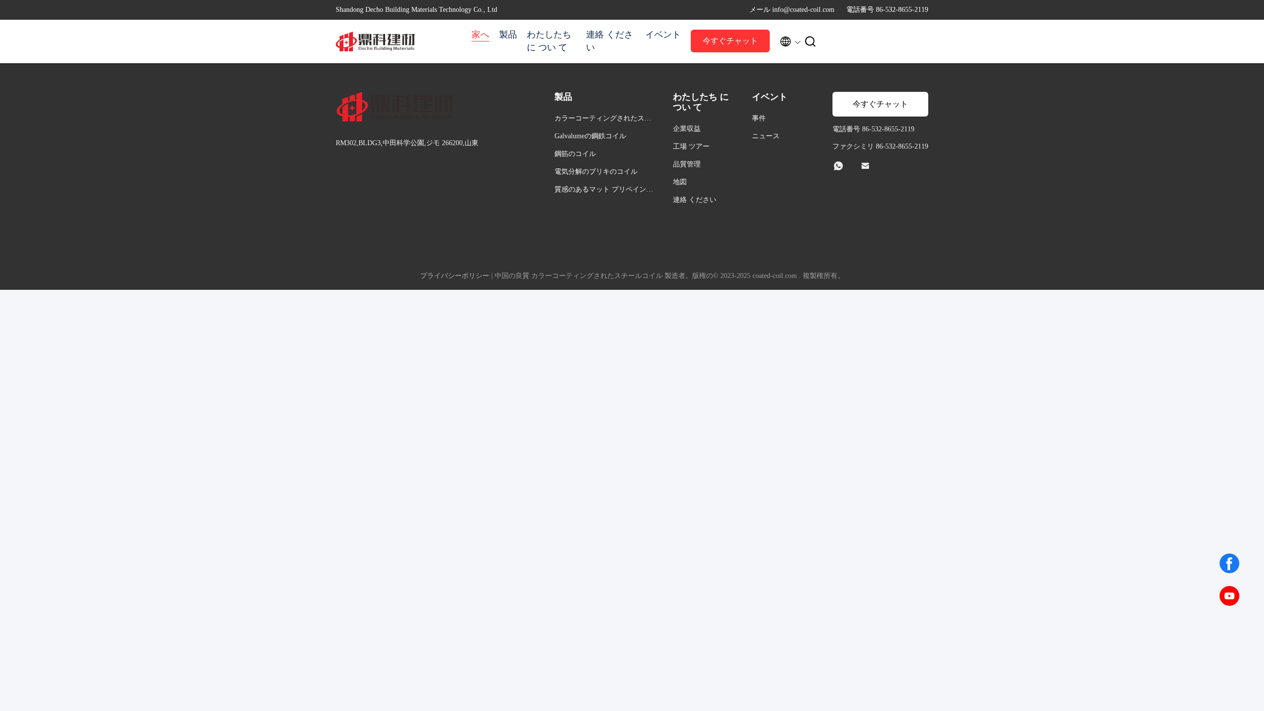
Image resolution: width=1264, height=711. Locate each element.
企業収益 (687, 128)
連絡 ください (609, 41)
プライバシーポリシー (454, 275)
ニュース (766, 136)
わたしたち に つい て (549, 41)
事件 (759, 118)
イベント (663, 35)
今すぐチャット (730, 41)
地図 (680, 182)
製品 (508, 35)
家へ (480, 35)
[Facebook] (1229, 563)
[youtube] (1229, 596)
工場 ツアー (691, 146)
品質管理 (687, 164)
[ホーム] (375, 41)
